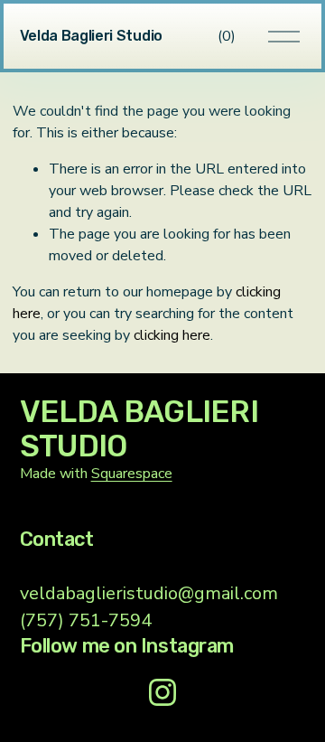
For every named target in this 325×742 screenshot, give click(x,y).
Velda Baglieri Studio (91, 35)
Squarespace (131, 474)
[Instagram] (162, 692)
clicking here (172, 335)
